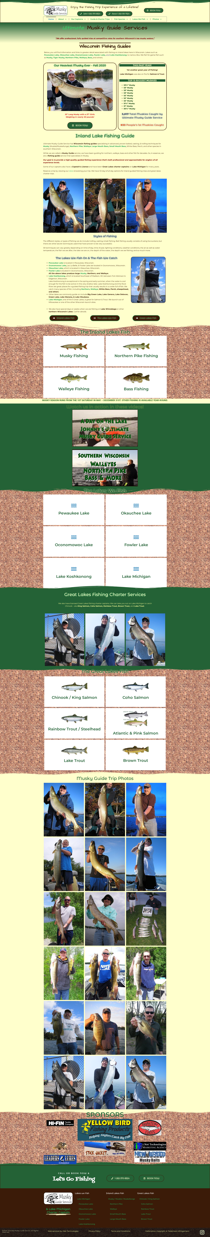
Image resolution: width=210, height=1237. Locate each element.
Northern (85, 289)
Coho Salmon (96, 606)
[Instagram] (202, 1232)
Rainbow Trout (147, 1209)
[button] (105, 428)
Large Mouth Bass (100, 146)
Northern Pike (71, 58)
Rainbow (110, 606)
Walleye (83, 58)
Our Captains (77, 19)
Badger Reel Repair (60, 1154)
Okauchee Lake (67, 55)
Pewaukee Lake (51, 55)
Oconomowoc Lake (84, 55)
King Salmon (83, 606)
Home (51, 19)
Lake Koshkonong (118, 55)
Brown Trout (124, 606)
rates (71, 171)
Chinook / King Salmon (149, 1199)
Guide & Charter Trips (100, 19)
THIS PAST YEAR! (142, 65)
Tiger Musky (58, 58)
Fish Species (119, 19)
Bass (90, 58)
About (61, 19)
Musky (49, 58)
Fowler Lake (99, 55)
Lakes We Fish (138, 19)
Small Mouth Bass (117, 146)
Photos (156, 19)
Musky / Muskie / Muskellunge (121, 1199)
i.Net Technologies (70, 1231)
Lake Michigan (55, 300)
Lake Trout (146, 1214)
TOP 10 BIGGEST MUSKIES (142, 80)
